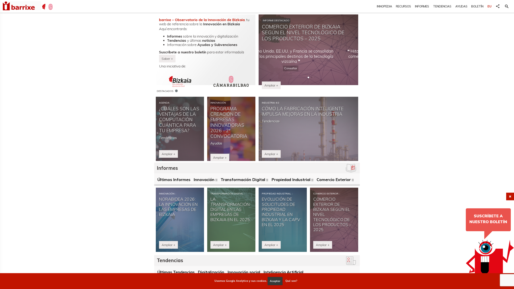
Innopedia (384, 6)
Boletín (477, 6)
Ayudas (461, 6)
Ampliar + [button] (271, 85)
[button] (507, 6)
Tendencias (442, 6)
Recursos (403, 6)
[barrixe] (21, 6)
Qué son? (291, 281)
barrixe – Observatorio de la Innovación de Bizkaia (202, 19)
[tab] (174, 180)
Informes (422, 6)
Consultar (308, 63)
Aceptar (275, 281)
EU (489, 6)
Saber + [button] (167, 59)
